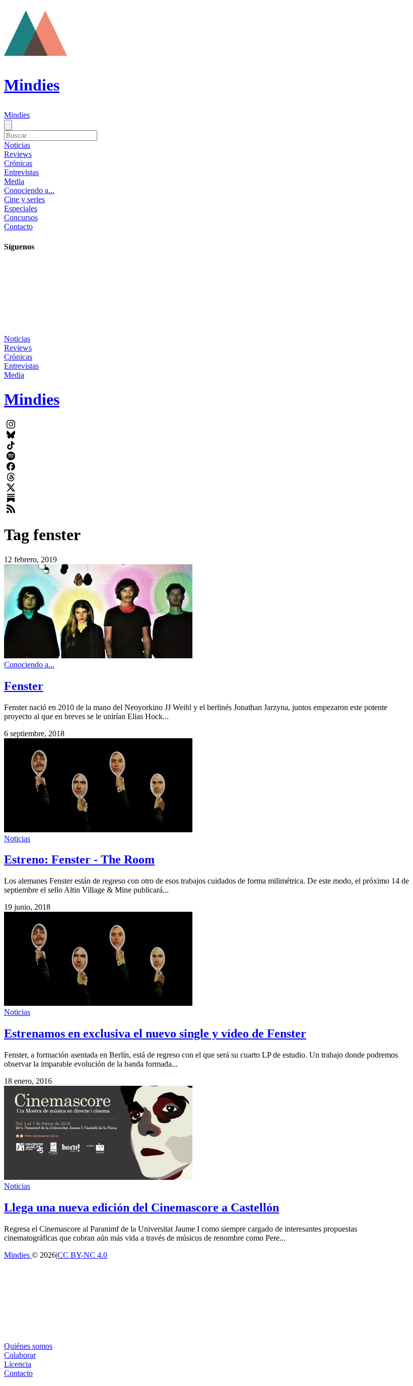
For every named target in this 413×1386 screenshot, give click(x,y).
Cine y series (24, 199)
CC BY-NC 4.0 (82, 1255)
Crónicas (18, 163)
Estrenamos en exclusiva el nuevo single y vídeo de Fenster (155, 1033)
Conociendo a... (29, 190)
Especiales (20, 208)
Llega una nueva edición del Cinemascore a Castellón (141, 1207)
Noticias (17, 145)
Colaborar (20, 1355)
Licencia (17, 1364)
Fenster (23, 685)
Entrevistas (21, 172)
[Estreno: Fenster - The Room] (98, 829)
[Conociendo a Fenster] (98, 655)
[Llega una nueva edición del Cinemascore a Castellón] (98, 1177)
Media (14, 181)
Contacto (18, 226)
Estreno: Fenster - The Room (79, 859)
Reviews (18, 154)
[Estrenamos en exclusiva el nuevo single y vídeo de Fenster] (98, 1003)
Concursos (21, 217)
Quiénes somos (28, 1346)
